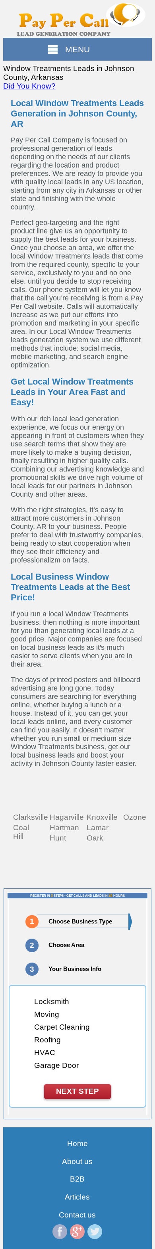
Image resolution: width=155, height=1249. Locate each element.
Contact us (77, 1215)
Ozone (134, 817)
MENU (77, 49)
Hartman (64, 827)
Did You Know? (29, 86)
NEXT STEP (77, 1091)
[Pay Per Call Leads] (77, 19)
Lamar (97, 827)
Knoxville (102, 817)
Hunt (58, 838)
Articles (77, 1197)
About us (77, 1161)
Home (77, 1143)
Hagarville (67, 817)
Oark (95, 838)
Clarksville (30, 817)
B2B (77, 1179)
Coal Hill (21, 832)
